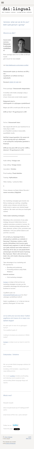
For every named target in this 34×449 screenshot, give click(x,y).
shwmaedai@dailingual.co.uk (12, 295)
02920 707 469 (13, 82)
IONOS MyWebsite (10, 443)
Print (6, 437)
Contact (5, 282)
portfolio (12, 376)
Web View (28, 438)
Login (29, 437)
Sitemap (10, 437)
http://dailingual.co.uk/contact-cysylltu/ (17, 65)
